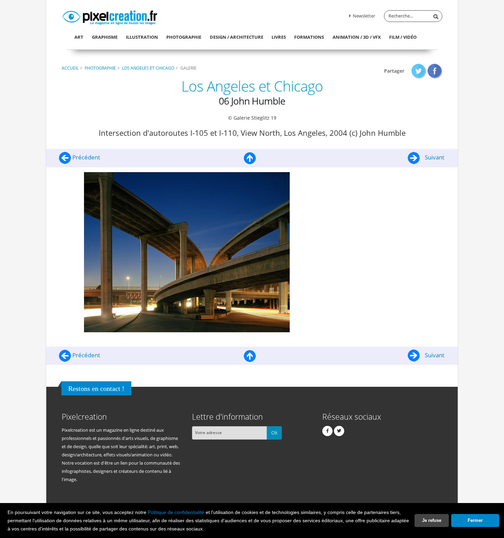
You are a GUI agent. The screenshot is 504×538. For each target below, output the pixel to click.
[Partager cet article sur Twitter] (418, 71)
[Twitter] (339, 431)
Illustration (142, 37)
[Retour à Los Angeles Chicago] (249, 157)
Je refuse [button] (431, 520)
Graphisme (105, 37)
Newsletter (363, 16)
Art (78, 37)
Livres (279, 37)
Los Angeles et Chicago (148, 68)
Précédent (85, 157)
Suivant (433, 157)
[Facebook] (327, 431)
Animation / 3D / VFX (357, 37)
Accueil (70, 68)
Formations (309, 37)
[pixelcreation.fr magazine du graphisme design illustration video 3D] (110, 16)
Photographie (183, 37)
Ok (274, 432)
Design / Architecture (236, 37)
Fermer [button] (475, 520)
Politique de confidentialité (176, 512)
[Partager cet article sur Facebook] (435, 71)
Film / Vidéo (403, 37)
